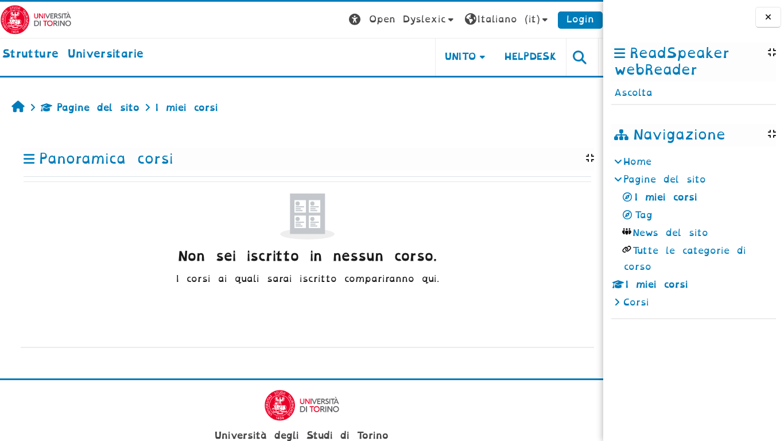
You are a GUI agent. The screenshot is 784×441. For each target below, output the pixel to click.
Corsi (636, 302)
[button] (402, 20)
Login (580, 19)
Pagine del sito (98, 107)
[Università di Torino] (36, 19)
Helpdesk (530, 56)
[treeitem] (693, 232)
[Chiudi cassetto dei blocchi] (768, 17)
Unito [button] (460, 56)
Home (637, 161)
